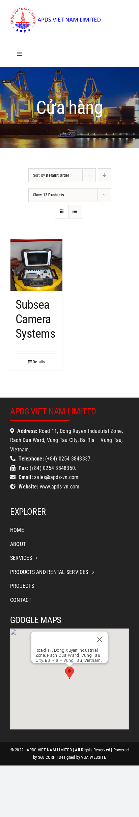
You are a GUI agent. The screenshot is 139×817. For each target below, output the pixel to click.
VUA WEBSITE (93, 757)
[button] (69, 673)
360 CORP (47, 757)
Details (39, 362)
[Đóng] (99, 640)
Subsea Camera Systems (35, 319)
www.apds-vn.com (58, 486)
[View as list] (75, 211)
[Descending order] (104, 175)
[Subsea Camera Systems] (36, 265)
